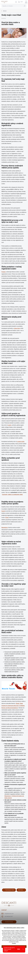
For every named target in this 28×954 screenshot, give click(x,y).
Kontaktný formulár (9, 921)
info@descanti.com (9, 913)
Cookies (14, 943)
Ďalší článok (20, 889)
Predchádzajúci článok (9, 889)
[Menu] (26, 2)
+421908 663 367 (8, 916)
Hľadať (24, 5)
